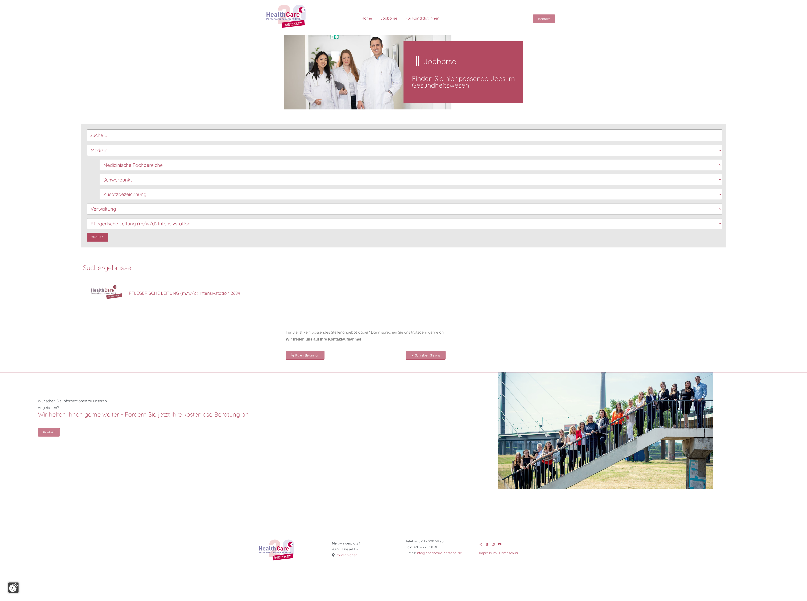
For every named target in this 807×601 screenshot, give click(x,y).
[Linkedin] (487, 544)
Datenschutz (508, 553)
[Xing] (480, 544)
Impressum (488, 553)
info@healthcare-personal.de (439, 553)
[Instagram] (493, 544)
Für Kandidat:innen (422, 18)
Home (366, 18)
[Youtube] (499, 544)
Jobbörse (388, 18)
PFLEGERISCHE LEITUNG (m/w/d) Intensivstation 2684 (184, 293)
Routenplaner (346, 555)
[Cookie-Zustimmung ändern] (13, 588)
